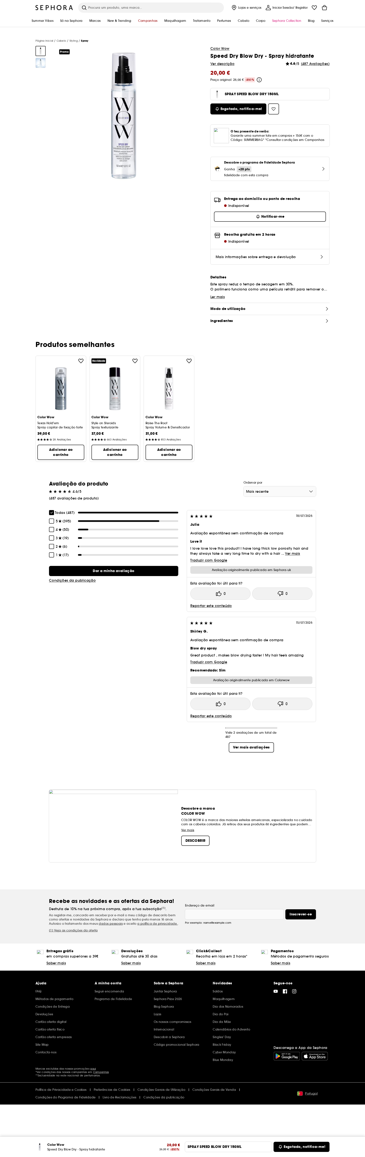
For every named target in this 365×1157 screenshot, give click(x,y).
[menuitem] (246, 8)
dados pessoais (111, 924)
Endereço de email (199, 905)
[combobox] (280, 491)
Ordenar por (253, 482)
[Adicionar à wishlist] (81, 361)
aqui (93, 1068)
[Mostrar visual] (40, 51)
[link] (113, 571)
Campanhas (101, 1072)
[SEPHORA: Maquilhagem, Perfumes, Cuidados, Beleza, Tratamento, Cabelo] (54, 7)
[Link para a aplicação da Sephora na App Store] (315, 1056)
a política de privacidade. (157, 924)
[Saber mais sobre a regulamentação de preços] (259, 79)
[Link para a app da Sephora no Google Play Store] (287, 1056)
